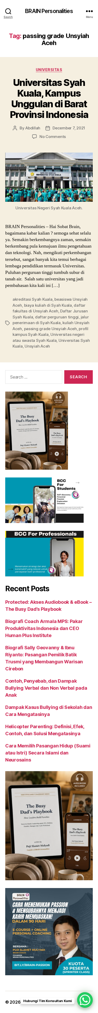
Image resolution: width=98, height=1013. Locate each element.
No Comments (52, 136)
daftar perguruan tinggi (57, 316)
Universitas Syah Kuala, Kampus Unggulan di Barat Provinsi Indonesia (49, 98)
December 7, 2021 (69, 127)
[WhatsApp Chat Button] (85, 1000)
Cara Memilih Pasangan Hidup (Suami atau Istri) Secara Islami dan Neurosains (47, 753)
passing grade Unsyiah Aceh (50, 328)
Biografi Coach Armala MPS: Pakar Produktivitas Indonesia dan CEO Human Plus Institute (44, 628)
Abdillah (32, 127)
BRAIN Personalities (49, 11)
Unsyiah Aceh (37, 346)
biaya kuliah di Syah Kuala (48, 305)
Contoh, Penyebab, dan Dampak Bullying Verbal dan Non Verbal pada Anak (46, 688)
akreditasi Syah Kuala (33, 299)
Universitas (49, 69)
